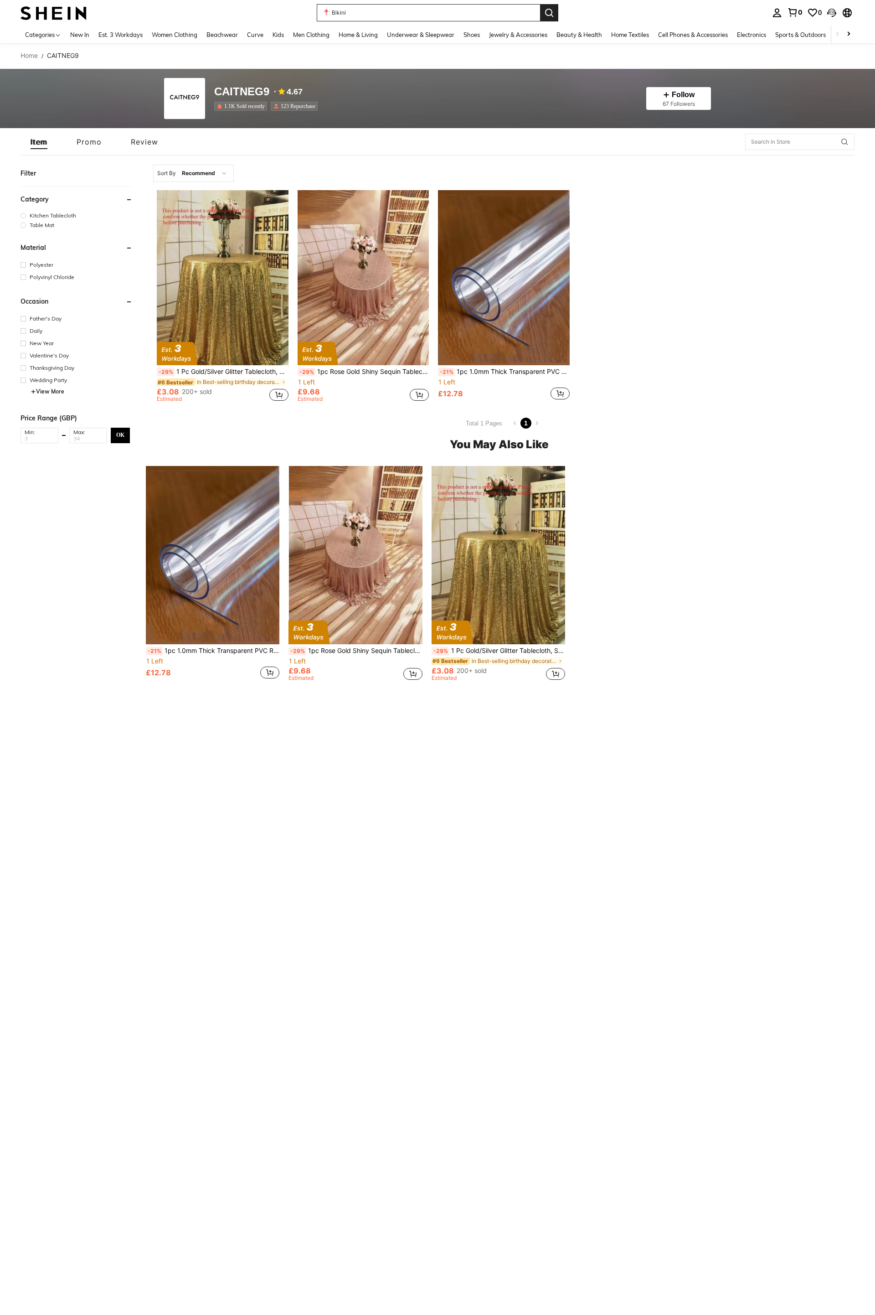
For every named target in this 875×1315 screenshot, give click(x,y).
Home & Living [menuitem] (358, 34)
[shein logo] (54, 12)
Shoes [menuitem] (471, 34)
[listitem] (242, 106)
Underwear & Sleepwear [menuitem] (420, 34)
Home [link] (29, 55)
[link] (795, 12)
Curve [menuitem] (255, 34)
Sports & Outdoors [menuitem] (800, 34)
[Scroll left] (837, 34)
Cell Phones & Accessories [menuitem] (693, 34)
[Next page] (536, 423)
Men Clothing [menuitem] (311, 34)
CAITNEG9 (241, 92)
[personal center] (777, 12)
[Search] (549, 12)
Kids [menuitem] (278, 34)
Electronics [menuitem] (751, 34)
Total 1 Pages (484, 423)
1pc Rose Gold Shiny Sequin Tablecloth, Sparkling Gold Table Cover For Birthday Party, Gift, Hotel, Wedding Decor (364, 371)
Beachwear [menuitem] (222, 34)
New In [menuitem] (79, 34)
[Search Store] (844, 142)
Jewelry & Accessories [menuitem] (518, 34)
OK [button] (120, 435)
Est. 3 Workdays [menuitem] (120, 34)
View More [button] (50, 391)
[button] (831, 12)
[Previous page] (515, 423)
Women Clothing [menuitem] (174, 34)
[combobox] (193, 173)
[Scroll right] (848, 34)
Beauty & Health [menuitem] (579, 34)
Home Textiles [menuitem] (630, 34)
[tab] (39, 141)
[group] (77, 215)
